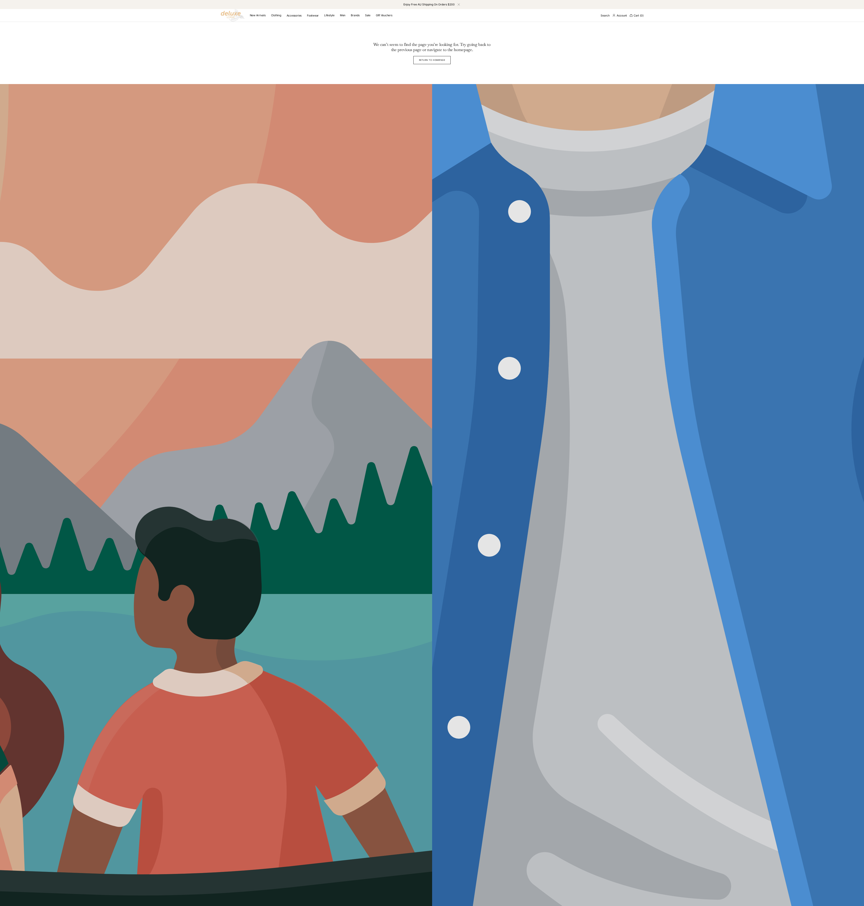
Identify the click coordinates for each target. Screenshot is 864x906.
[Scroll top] (857, 899)
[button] (605, 15)
